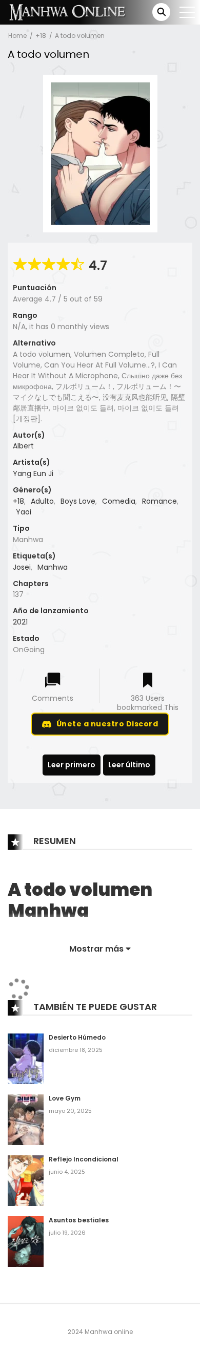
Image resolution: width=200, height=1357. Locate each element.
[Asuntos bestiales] (26, 1241)
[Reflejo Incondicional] (26, 1180)
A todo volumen (80, 35)
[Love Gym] (26, 1119)
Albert (23, 446)
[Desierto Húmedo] (26, 1058)
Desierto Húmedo (77, 1037)
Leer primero (71, 765)
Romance (159, 501)
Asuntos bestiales (79, 1220)
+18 (40, 35)
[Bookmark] (147, 681)
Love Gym (65, 1098)
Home (17, 35)
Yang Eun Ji (33, 473)
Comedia (118, 501)
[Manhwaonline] (67, 12)
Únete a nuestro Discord (107, 724)
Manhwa (52, 567)
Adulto (42, 501)
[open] (187, 12)
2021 (20, 622)
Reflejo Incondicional (83, 1159)
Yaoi (23, 512)
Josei (22, 567)
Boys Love (78, 501)
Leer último (129, 765)
